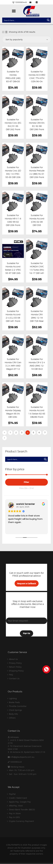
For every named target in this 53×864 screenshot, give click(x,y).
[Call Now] (46, 669)
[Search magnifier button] (48, 20)
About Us (13, 659)
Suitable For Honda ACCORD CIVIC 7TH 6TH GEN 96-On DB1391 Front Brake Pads (37, 79)
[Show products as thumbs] (3, 32)
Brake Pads (14, 702)
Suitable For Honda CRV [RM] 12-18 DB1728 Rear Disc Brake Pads (37, 318)
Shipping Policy (16, 671)
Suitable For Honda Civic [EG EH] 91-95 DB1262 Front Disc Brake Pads (13, 126)
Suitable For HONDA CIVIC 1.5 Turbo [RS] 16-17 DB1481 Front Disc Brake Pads (37, 271)
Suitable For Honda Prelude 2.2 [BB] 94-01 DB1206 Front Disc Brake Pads (37, 174)
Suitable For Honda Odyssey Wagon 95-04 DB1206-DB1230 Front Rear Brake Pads (13, 415)
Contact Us (14, 678)
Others (12, 718)
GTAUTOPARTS (13, 845)
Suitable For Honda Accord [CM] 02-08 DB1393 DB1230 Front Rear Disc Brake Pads (37, 225)
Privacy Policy (15, 663)
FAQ (11, 674)
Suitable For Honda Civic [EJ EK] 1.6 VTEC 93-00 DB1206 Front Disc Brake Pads (13, 175)
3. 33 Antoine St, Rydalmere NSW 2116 (26, 752)
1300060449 (16, 762)
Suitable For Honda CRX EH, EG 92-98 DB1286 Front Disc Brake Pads (37, 126)
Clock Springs (15, 710)
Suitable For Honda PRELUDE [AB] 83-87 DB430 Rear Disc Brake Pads (13, 79)
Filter (26, 482)
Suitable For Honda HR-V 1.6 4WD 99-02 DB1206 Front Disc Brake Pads (13, 222)
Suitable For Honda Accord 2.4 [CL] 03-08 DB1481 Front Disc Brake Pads (13, 318)
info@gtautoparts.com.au (22, 757)
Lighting (13, 698)
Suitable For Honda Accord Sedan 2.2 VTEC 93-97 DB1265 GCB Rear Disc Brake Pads (13, 271)
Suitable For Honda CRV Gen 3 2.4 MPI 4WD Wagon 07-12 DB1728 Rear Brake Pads (13, 367)
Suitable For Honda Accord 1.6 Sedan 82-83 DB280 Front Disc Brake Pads (36, 413)
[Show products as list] (6, 32)
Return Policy (15, 667)
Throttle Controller (17, 706)
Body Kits (13, 714)
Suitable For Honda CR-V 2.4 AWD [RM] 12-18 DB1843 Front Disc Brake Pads (37, 367)
